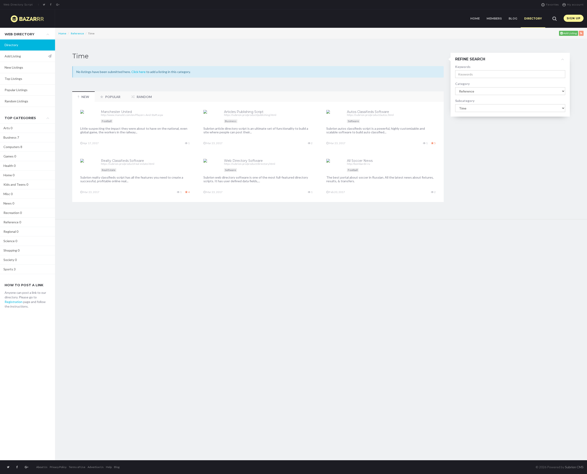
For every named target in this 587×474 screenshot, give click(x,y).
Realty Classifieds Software (122, 161)
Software (353, 121)
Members (494, 18)
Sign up (574, 18)
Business (11, 137)
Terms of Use (77, 467)
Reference (12, 222)
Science (10, 241)
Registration (13, 302)
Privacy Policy (58, 467)
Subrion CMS (574, 467)
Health (9, 166)
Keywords (463, 67)
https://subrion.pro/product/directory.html (249, 163)
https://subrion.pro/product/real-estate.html (127, 163)
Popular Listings (16, 90)
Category (462, 84)
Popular (112, 97)
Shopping (11, 250)
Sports (9, 269)
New (85, 97)
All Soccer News (360, 161)
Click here (138, 72)
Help (109, 467)
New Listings (14, 67)
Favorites (550, 5)
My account (573, 5)
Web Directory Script (18, 4)
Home (475, 18)
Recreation (12, 213)
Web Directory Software (243, 161)
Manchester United (116, 112)
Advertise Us (96, 467)
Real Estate (108, 170)
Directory (533, 18)
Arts (7, 128)
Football (107, 121)
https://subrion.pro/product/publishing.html (250, 115)
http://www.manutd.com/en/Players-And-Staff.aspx (132, 115)
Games (9, 156)
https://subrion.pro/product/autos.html (370, 115)
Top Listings (13, 79)
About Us (41, 467)
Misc (8, 194)
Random (144, 97)
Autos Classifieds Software (368, 112)
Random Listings (16, 101)
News (8, 203)
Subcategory (464, 101)
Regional (10, 231)
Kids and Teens (15, 184)
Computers (12, 147)
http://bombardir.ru (358, 163)
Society (10, 260)
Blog (513, 18)
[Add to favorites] (178, 107)
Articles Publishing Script (243, 112)
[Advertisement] (27, 387)
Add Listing (13, 56)
